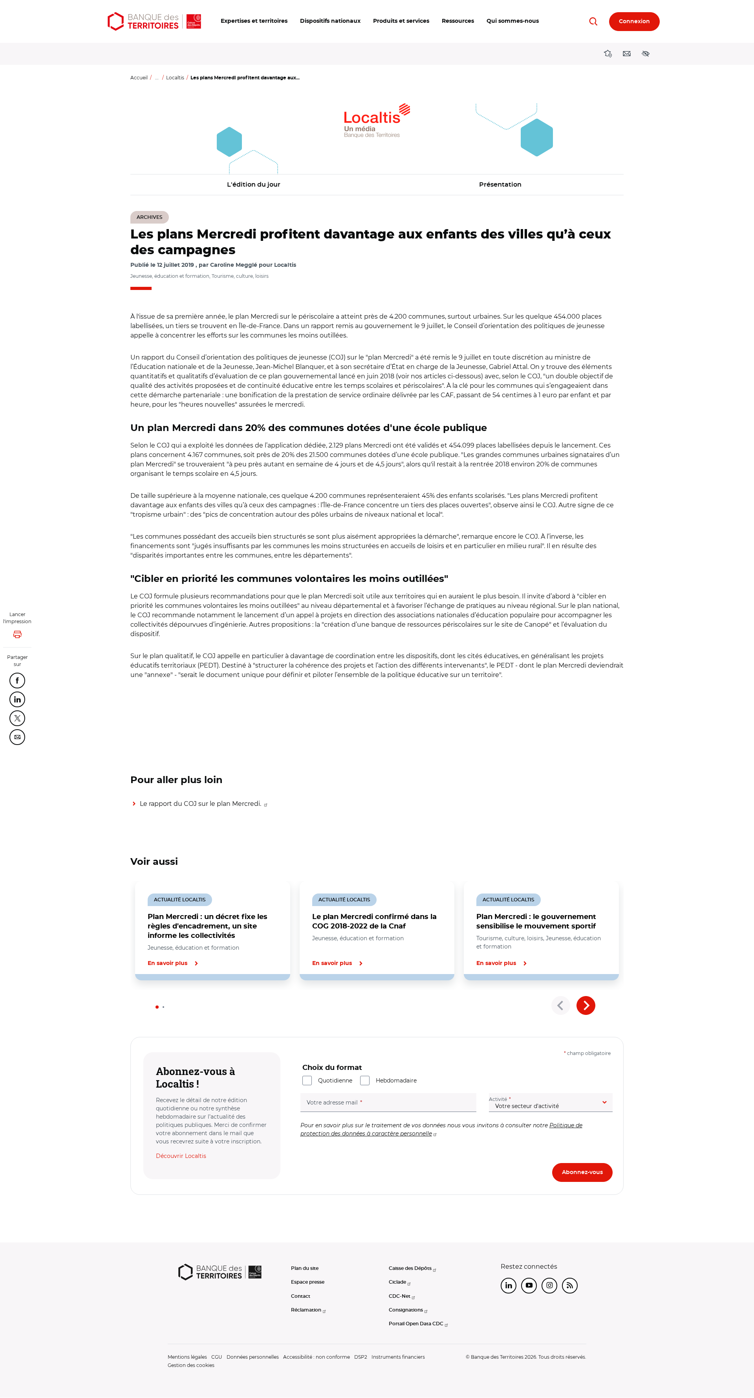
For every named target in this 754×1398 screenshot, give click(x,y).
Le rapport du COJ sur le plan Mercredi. (201, 803)
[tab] (157, 1007)
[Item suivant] (585, 1005)
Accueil (139, 78)
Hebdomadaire (396, 1080)
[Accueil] (154, 21)
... (157, 78)
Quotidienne (335, 1080)
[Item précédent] (560, 1005)
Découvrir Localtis (181, 1155)
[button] (254, 21)
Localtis (175, 78)
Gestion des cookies (191, 1365)
